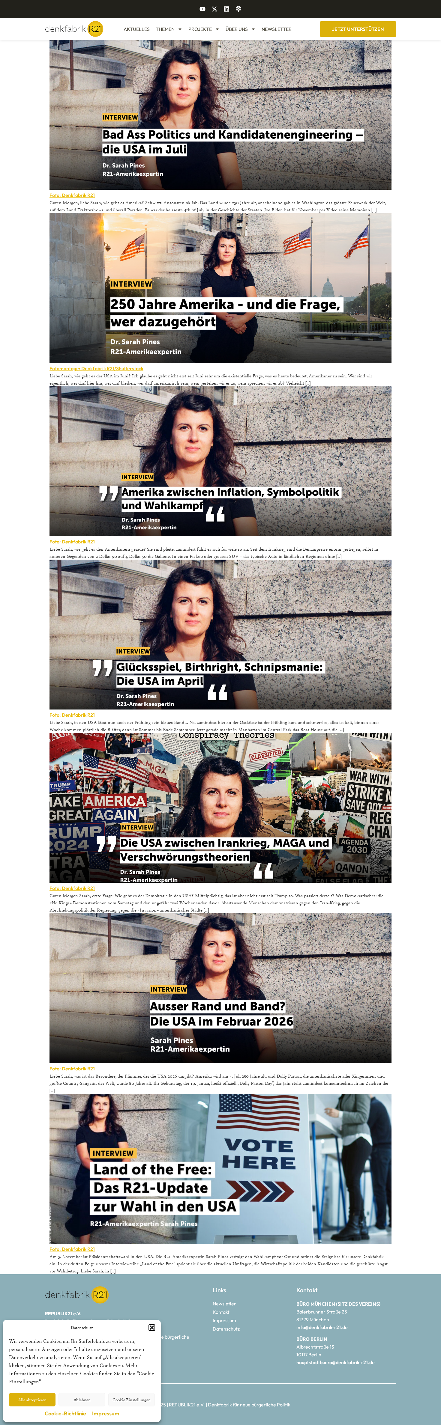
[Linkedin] (226, 9)
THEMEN (165, 29)
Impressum (105, 1413)
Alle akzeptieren (32, 1400)
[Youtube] (202, 9)
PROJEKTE (200, 29)
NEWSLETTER (277, 29)
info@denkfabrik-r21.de (322, 1327)
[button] (152, 1328)
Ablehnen (82, 1400)
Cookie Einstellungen (131, 1400)
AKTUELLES (137, 29)
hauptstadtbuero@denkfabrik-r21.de (335, 1362)
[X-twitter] (214, 9)
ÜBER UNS (237, 29)
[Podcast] (238, 9)
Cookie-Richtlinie (65, 1413)
